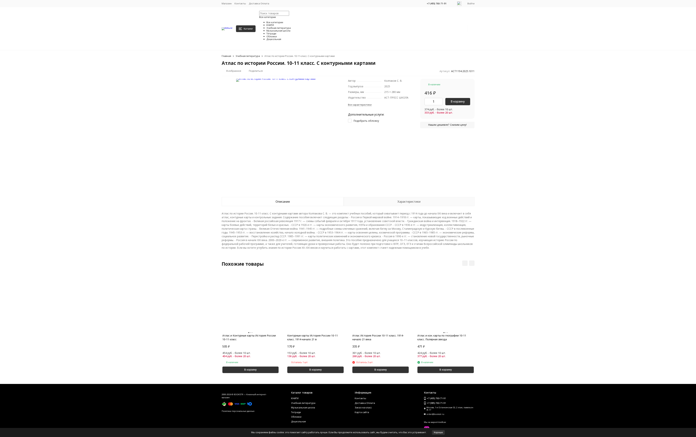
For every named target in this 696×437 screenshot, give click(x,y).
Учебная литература (248, 56)
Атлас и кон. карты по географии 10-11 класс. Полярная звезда (441, 337)
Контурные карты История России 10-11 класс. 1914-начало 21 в (312, 337)
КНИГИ (295, 398)
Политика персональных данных (238, 411)
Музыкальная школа (303, 407)
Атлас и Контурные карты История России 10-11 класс (249, 337)
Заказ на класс (363, 407)
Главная (226, 56)
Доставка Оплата (259, 3)
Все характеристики (360, 104)
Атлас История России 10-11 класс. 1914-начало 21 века (378, 337)
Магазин (227, 3)
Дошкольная (298, 421)
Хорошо (438, 432)
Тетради (296, 412)
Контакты (240, 3)
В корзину (458, 101)
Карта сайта (362, 412)
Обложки (296, 416)
